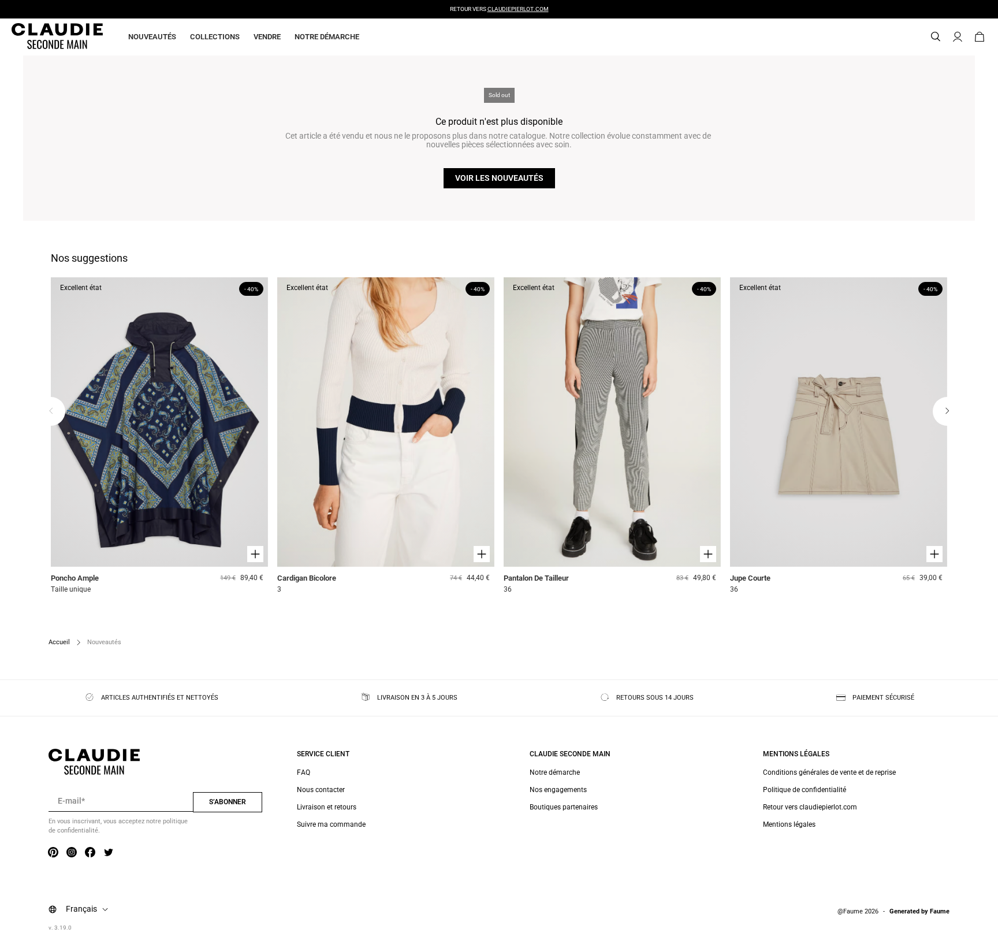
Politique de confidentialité (804, 790)
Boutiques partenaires (564, 807)
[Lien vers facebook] (90, 852)
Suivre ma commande (331, 824)
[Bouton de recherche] (936, 36)
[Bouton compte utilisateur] (958, 36)
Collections (215, 36)
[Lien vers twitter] (108, 852)
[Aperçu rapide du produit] (255, 554)
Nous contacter (321, 790)
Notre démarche (327, 36)
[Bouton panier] (979, 36)
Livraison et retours (326, 807)
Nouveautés (152, 36)
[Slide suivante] (947, 411)
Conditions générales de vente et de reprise (829, 772)
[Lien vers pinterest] (53, 852)
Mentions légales (789, 824)
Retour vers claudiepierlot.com (810, 807)
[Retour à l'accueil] (43, 37)
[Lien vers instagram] (71, 852)
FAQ (303, 772)
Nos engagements (558, 790)
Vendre (267, 36)
